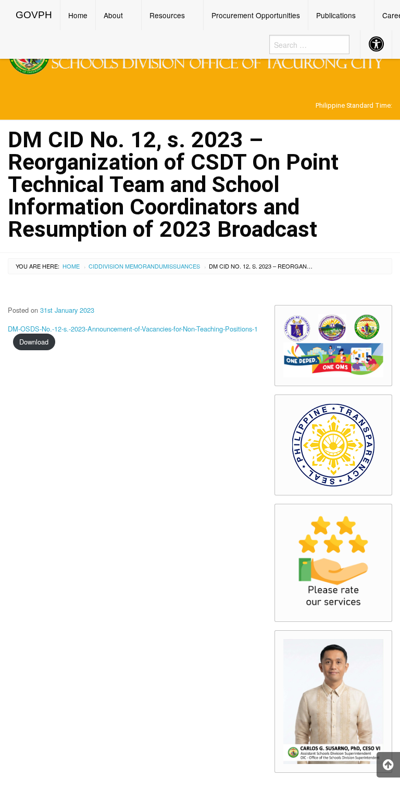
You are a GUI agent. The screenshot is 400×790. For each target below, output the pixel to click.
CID (93, 266)
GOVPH (34, 14)
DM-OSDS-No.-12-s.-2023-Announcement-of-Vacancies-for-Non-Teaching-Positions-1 (133, 329)
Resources (167, 15)
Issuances (184, 266)
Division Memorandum (133, 266)
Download (33, 342)
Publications (336, 15)
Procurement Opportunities (255, 15)
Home (78, 15)
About (113, 15)
